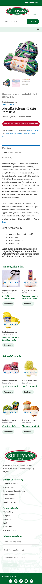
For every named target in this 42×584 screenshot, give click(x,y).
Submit (10, 565)
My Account (32, 3)
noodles (19, 133)
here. (4, 222)
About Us (7, 519)
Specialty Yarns (13, 94)
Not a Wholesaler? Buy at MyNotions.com (21, 123)
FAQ (5, 523)
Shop (4, 94)
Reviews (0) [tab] (7, 158)
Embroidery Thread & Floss (14, 491)
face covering (11, 133)
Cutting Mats (8, 487)
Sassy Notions (9, 498)
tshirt (4, 136)
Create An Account (11, 530)
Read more (8, 303)
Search (33, 21)
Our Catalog (8, 512)
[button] (38, 29)
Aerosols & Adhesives (12, 483)
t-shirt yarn (32, 133)
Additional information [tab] (11, 153)
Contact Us (7, 527)
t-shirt (25, 133)
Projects (6, 515)
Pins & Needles (9, 494)
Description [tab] (7, 148)
